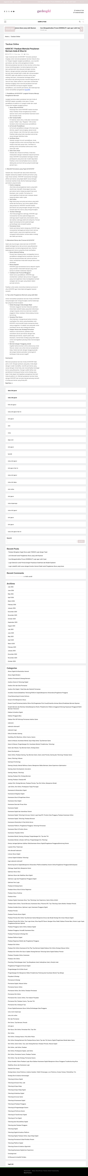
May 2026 (10, 594)
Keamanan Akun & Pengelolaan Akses (19, 797)
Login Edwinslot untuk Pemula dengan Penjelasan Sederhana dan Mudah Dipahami (52, 2)
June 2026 (11, 590)
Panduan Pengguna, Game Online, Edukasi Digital (22, 927)
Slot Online (11, 1033)
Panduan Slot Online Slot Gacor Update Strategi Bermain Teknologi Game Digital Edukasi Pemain (36, 951)
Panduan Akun (12, 896)
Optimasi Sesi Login (14, 882)
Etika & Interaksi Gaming (15, 733)
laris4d (10, 454)
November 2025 (12, 615)
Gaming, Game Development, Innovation (19, 769)
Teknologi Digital (13, 1129)
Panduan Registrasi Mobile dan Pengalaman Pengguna (23, 941)
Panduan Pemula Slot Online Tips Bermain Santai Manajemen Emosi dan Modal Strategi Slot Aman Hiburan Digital (40, 918)
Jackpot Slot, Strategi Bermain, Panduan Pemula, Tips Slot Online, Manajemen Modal (32, 783)
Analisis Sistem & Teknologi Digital (18, 682)
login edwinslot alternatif (15, 861)
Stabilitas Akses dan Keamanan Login (19, 1065)
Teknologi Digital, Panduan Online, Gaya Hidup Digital (23, 1136)
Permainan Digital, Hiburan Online (17, 983)
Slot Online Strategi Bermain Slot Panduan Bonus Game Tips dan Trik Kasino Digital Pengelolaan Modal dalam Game (41, 1040)
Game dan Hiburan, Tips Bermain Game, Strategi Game (23, 748)
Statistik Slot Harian (14, 1068)
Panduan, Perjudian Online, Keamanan (18, 955)
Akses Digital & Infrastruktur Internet (18, 671)
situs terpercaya (12, 503)
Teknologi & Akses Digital (15, 1079)
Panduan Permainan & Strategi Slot (18, 934)
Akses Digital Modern (14, 675)
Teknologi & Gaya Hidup (15, 1086)
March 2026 (11, 601)
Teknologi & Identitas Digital (16, 1093)
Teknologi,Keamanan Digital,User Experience (21, 1150)
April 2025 (11, 640)
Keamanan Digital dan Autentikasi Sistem (20, 811)
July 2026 (10, 587)
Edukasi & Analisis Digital (15, 712)
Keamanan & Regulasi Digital (16, 794)
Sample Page (42, 21)
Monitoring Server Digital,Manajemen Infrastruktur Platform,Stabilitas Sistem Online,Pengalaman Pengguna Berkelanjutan (42, 864)
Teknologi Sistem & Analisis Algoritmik (19, 1146)
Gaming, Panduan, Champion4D (17, 779)
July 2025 (10, 629)
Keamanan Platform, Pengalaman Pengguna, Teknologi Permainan (27, 825)
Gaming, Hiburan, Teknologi (16, 772)
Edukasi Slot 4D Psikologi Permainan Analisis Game (23, 719)
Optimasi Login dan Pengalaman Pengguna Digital (22, 879)
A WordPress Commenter (15, 576)
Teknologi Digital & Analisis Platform (18, 1132)
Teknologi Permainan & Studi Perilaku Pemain (21, 1139)
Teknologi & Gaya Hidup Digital (17, 1090)
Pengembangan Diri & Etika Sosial (17, 969)
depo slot (10, 440)
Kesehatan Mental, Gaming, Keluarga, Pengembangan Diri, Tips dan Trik (28, 836)
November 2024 (12, 658)
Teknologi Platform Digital (15, 1143)
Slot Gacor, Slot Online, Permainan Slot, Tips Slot (22, 1029)
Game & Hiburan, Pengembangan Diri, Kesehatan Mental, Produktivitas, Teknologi (31, 744)
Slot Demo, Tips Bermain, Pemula (17, 1022)
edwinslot (11, 723)
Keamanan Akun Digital (14, 801)
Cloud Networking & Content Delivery (18, 696)
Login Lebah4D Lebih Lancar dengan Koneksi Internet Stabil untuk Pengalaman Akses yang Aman (36, 566)
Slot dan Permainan (13, 1019)
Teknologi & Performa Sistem (16, 1111)
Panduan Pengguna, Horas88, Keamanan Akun (21, 930)
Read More (8, 383)
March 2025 (11, 643)
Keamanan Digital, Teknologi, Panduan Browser (21, 818)
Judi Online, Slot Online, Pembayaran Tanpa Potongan (23, 786)
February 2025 (12, 647)
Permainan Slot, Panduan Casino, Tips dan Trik (21, 1001)
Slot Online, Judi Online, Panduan (17, 1047)
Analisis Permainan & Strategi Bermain (19, 678)
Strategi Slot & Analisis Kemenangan (18, 1075)
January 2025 (12, 650)
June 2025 (11, 633)
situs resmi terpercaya (14, 1012)
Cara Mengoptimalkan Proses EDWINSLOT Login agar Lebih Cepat (44, 28)
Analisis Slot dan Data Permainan (17, 685)
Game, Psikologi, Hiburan (15, 758)
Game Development (13, 751)
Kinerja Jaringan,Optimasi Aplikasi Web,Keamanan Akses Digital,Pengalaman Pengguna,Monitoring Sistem (38, 843)
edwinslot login (12, 730)
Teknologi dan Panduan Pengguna (17, 1125)
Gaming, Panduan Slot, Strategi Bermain (19, 776)
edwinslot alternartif (14, 726)
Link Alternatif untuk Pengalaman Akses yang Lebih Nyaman (25, 555)
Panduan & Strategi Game (15, 886)
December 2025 (12, 611)
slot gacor (11, 419)
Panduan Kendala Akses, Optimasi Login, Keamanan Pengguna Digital (28, 907)
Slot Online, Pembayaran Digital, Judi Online (20, 1051)
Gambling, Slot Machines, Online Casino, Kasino (21, 737)
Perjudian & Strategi (13, 976)
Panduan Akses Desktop (15, 893)
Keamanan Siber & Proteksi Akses (18, 829)
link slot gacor (12, 404)
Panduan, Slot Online (14, 958)
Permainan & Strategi (14, 980)
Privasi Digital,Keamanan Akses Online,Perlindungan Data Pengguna (27, 1008)
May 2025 (10, 636)
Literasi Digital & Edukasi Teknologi (18, 857)
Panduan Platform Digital (15, 937)
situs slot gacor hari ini (14, 412)
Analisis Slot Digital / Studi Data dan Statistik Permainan (24, 689)
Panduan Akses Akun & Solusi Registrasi (19, 889)
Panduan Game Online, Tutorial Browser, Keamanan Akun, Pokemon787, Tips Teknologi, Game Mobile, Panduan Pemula (42, 903)
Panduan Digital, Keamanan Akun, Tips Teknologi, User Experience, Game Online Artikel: (33, 900)
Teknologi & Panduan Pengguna (17, 1104)
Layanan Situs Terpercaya (15, 847)
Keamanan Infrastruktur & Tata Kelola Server (20, 822)
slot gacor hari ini (13, 468)
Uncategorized (12, 1153)
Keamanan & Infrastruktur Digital (17, 790)
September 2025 (12, 622)
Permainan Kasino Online (15, 987)
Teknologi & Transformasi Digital (17, 1114)
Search (9, 538)
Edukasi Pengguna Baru (14, 716)
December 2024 (12, 654)
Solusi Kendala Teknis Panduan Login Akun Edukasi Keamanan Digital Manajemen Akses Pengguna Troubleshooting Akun (43, 1061)
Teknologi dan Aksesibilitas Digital (18, 1121)
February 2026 (12, 604)
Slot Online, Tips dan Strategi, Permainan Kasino (22, 1058)
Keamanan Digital (13, 808)
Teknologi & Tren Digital (15, 1118)
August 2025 (11, 626)
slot (9, 426)
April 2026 (11, 597)
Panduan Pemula (13, 911)
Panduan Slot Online (14, 944)
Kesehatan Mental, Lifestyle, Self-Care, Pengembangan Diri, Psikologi (27, 840)
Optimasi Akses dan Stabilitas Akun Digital (20, 875)
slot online (11, 489)
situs (9, 433)
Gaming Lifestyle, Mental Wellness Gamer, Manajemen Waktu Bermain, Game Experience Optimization (37, 765)
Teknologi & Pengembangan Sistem (18, 1107)
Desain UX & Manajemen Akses (17, 700)
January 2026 (12, 608)
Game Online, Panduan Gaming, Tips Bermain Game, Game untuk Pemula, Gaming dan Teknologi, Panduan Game (40, 755)
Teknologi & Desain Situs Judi (16, 1083)
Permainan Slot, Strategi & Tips (17, 1005)
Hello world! (28, 576)
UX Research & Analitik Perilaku (17, 1157)
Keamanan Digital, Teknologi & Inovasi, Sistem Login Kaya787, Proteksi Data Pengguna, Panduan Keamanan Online (40, 815)
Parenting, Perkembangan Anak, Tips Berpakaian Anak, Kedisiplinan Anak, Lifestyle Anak (33, 962)
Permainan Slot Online (14, 994)
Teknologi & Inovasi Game (15, 1097)
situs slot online (12, 1015)
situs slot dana (12, 482)
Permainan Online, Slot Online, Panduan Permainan (22, 990)
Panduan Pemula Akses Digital (17, 914)
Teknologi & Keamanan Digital (16, 1100)
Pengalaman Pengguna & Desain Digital (19, 966)
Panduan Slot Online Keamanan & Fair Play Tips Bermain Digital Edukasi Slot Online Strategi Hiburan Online (38, 948)
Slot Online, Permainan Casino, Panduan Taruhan (22, 1054)
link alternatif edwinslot (14, 850)
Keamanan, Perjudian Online (16, 833)
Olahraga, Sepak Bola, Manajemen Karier (19, 868)
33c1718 (9, 54)
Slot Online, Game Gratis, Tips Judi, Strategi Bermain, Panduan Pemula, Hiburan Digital (32, 1044)
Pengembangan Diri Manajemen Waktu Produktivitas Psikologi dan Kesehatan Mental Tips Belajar (36, 973)
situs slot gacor (12, 461)
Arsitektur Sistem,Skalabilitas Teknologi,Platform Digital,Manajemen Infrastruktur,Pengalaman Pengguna (38, 692)
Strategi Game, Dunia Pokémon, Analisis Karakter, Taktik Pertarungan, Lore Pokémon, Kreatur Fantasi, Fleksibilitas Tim (42, 1072)
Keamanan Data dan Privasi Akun (17, 804)
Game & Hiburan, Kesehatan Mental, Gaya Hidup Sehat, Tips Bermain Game (29, 740)
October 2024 (12, 661)
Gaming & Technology (14, 762)
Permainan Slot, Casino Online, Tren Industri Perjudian (23, 998)
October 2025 (12, 619)
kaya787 (27, 90)
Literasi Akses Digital (14, 854)
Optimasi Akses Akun (14, 872)
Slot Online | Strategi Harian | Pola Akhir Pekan (21, 1036)
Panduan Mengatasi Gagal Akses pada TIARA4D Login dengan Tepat (27, 552)
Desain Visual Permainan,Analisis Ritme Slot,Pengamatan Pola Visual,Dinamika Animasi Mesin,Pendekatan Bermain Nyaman (44, 703)
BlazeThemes (28, 1172)
